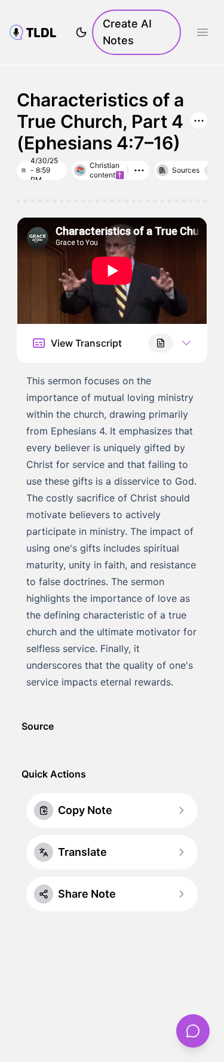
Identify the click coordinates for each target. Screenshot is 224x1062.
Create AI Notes (127, 32)
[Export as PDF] (160, 343)
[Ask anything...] (193, 1031)
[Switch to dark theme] (81, 32)
